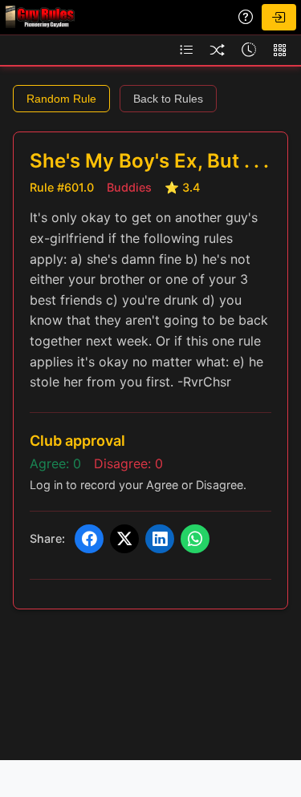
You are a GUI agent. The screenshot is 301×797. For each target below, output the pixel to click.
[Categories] (280, 50)
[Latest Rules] (249, 50)
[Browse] (186, 50)
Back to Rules (168, 98)
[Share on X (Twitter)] (124, 538)
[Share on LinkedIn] (159, 538)
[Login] (278, 17)
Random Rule (61, 98)
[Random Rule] (217, 50)
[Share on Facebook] (89, 538)
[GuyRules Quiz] (245, 17)
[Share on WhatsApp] (195, 538)
